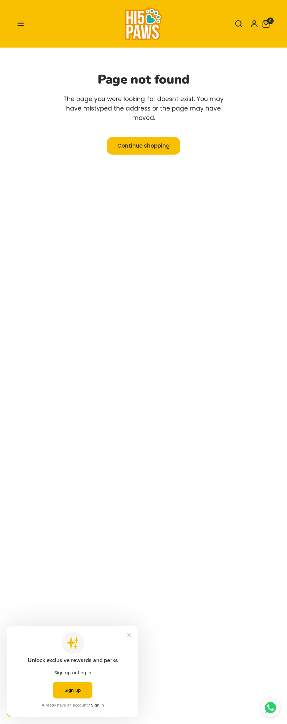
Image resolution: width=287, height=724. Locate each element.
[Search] (239, 24)
